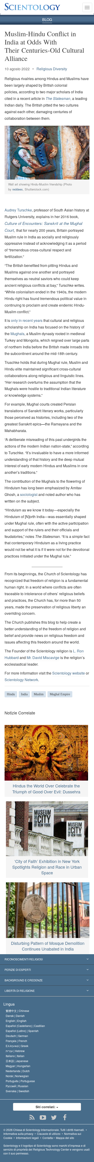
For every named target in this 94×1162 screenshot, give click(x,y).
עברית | (15, 1051)
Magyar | (18, 1066)
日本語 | (17, 1061)
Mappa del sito (65, 1138)
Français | (16, 1041)
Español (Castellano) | (25, 1026)
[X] (54, 1117)
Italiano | (15, 1056)
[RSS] (32, 1117)
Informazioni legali (27, 1138)
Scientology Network (21, 679)
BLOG (47, 19)
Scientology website (68, 673)
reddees (17, 189)
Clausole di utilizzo (48, 1134)
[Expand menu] (47, 959)
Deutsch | (17, 1036)
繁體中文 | (17, 1011)
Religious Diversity (52, 68)
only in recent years (26, 320)
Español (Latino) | (22, 1031)
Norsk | (17, 1076)
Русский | (17, 1086)
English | (16, 1021)
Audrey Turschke (18, 210)
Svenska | (17, 1091)
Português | (20, 1081)
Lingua (9, 1004)
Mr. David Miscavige (43, 657)
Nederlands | (18, 1071)
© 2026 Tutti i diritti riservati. (43, 1130)
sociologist (28, 494)
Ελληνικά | (17, 1046)
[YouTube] (43, 1117)
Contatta (47, 1138)
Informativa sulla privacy (18, 1134)
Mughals (17, 333)
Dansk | (15, 1016)
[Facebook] (65, 1117)
